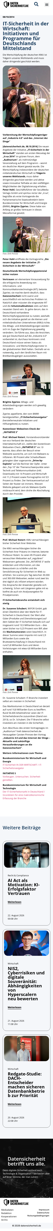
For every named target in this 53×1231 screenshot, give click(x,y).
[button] (46, 4)
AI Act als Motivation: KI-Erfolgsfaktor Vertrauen (24, 886)
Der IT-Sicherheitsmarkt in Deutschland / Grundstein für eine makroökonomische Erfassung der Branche (24, 795)
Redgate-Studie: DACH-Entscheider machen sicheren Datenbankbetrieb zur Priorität (26, 1084)
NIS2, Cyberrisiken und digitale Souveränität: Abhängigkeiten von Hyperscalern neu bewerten (26, 984)
